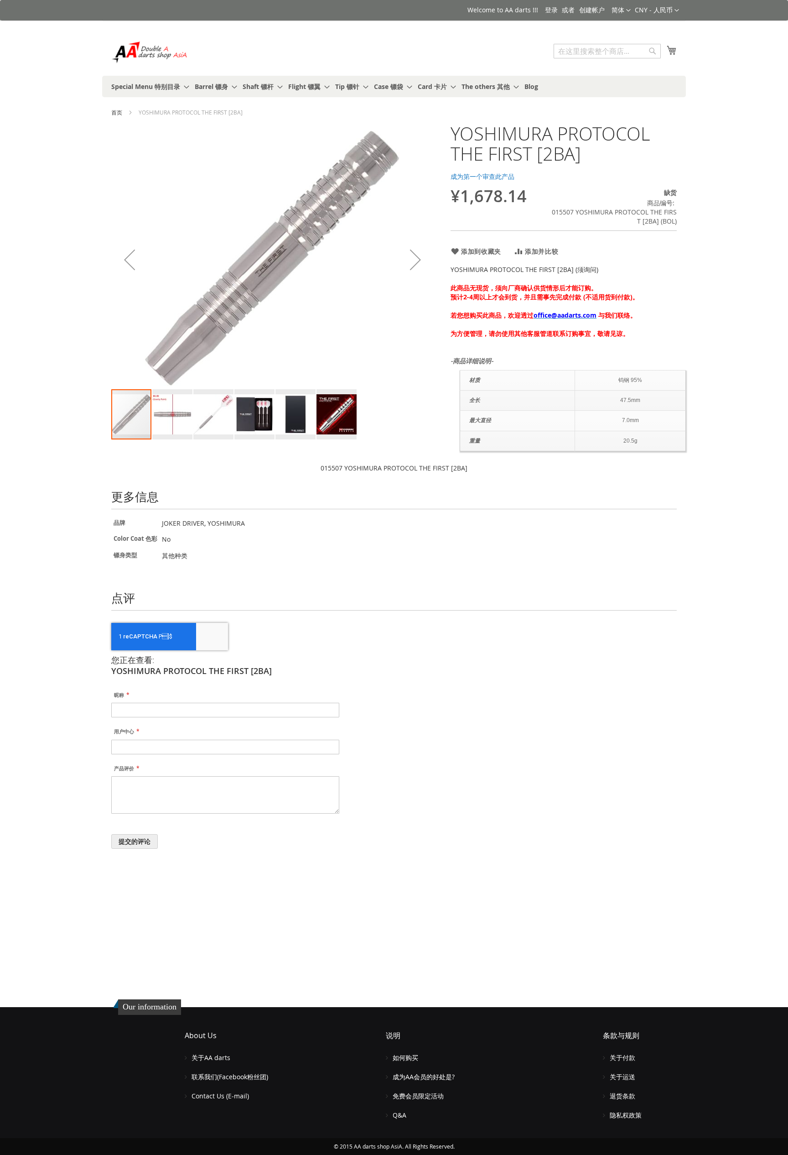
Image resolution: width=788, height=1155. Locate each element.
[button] (657, 10)
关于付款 (622, 1057)
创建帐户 (592, 9)
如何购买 (405, 1057)
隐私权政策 (626, 1115)
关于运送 (622, 1076)
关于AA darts (211, 1057)
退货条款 (622, 1096)
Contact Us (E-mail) (220, 1096)
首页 (116, 112)
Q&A (399, 1115)
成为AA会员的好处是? (424, 1076)
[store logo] (150, 52)
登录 (551, 9)
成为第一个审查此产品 (482, 176)
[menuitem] (147, 86)
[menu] (394, 86)
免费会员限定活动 (418, 1096)
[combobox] (607, 51)
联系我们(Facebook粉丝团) (230, 1076)
